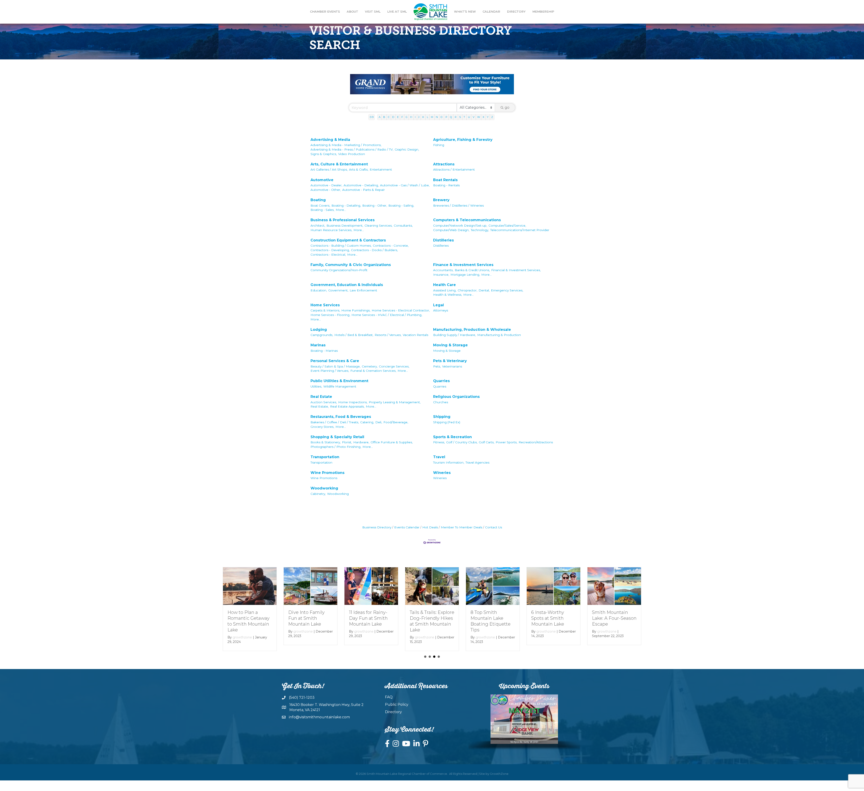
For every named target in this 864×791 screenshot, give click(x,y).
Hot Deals (430, 527)
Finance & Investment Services (463, 265)
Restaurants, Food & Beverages (340, 417)
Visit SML (372, 11)
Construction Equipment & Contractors (348, 240)
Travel (439, 457)
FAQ (389, 697)
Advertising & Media (330, 139)
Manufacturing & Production (499, 335)
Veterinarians (452, 366)
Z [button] (492, 117)
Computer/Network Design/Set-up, (460, 225)
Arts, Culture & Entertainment (339, 164)
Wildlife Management (339, 386)
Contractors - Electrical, (328, 254)
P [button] (446, 117)
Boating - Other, (374, 205)
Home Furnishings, (355, 310)
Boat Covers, (320, 205)
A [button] (379, 117)
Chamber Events (325, 11)
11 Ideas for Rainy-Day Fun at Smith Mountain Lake (368, 618)
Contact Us (493, 527)
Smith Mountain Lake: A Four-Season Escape (614, 618)
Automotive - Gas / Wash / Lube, (405, 185)
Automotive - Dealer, (326, 185)
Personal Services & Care (334, 361)
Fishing (438, 145)
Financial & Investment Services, (516, 270)
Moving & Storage (450, 345)
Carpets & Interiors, (325, 310)
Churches (440, 402)
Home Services (325, 305)
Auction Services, (323, 402)
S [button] (460, 117)
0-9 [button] (372, 117)
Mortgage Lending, (465, 274)
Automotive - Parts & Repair (363, 190)
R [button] (456, 117)
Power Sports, (506, 442)
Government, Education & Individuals (346, 285)
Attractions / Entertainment (454, 169)
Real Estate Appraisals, (347, 406)
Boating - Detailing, (346, 205)
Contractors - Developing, (330, 250)
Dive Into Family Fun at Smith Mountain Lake (306, 618)
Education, (318, 290)
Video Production (351, 154)
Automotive (321, 180)
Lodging (318, 329)
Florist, (347, 442)
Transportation (324, 457)
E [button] (398, 117)
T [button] (464, 117)
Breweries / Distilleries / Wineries (458, 205)
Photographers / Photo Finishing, (335, 446)
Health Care (444, 285)
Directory (516, 11)
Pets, (437, 366)
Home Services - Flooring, (330, 315)
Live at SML (397, 11)
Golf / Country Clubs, (461, 442)
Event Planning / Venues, (329, 370)
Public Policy (396, 704)
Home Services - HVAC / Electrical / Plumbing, (386, 315)
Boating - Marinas (324, 350)
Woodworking (324, 488)
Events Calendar (406, 527)
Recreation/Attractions (536, 442)
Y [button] (487, 117)
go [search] (507, 107)
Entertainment (381, 169)
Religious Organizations (456, 396)
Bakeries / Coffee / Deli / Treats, (334, 422)
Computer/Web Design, (451, 230)
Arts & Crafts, (358, 169)
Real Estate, (319, 406)
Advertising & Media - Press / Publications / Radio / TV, (351, 149)
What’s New (465, 11)
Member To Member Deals (461, 527)
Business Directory (376, 527)
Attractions (443, 164)
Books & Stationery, (325, 442)
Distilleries (443, 240)
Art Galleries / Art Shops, (329, 169)
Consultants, (403, 225)
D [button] (393, 117)
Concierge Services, (394, 366)
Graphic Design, (407, 149)
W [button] (478, 117)
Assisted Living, (444, 290)
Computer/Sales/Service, (507, 225)
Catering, (367, 422)
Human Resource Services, (331, 230)
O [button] (442, 117)
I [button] (415, 117)
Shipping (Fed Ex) (446, 422)
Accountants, (443, 270)
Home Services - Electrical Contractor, (401, 310)
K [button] (423, 117)
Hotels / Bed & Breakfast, (353, 335)
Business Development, (344, 225)
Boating (318, 200)
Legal (438, 305)
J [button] (418, 117)
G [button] (406, 117)
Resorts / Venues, (388, 335)
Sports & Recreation (452, 437)
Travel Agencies (477, 462)
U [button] (469, 117)
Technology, (480, 230)
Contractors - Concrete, (391, 245)
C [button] (388, 117)
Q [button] (451, 117)
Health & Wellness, (447, 294)
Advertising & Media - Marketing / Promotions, (345, 145)
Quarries (441, 381)
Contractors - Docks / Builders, (374, 250)
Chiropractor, (467, 290)
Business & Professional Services (342, 220)
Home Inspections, (352, 402)
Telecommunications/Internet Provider (519, 230)
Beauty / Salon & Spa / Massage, (335, 366)
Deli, (378, 422)
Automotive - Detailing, (361, 185)
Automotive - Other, (325, 190)
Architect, (317, 225)
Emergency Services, (507, 290)
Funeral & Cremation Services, (373, 370)
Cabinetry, (318, 494)
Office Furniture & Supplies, (392, 442)
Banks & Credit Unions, (472, 270)
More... (341, 210)
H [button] (411, 117)
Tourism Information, (448, 462)
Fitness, (439, 442)
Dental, (484, 290)
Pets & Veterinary (450, 361)
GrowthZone (499, 773)
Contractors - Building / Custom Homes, (340, 245)
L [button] (427, 117)
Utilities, (316, 386)
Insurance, (441, 274)
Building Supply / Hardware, (454, 335)
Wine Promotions (327, 473)
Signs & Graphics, (323, 154)
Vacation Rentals (415, 335)
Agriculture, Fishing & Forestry (463, 139)
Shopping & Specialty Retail (337, 437)
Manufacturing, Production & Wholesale (472, 329)
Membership (543, 11)
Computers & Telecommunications (467, 220)
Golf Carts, (486, 442)
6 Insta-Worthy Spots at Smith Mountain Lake (547, 618)
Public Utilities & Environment (339, 381)
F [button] (402, 117)
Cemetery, (370, 366)
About (352, 11)
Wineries (442, 473)
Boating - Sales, (322, 210)
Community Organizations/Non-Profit (338, 270)
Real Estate (321, 396)
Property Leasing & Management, (395, 402)
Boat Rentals (445, 180)
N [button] (437, 117)
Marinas (318, 345)
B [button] (384, 117)
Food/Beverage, (395, 422)
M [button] (432, 117)
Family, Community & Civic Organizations (350, 265)
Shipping (441, 417)
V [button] (474, 117)
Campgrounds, (321, 335)
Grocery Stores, (322, 426)
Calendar (491, 11)
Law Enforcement (363, 290)
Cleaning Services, (378, 225)
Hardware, (361, 442)
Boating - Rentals (446, 185)
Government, (338, 290)
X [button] (483, 117)
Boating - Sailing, (401, 205)
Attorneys (440, 310)
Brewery (441, 200)
